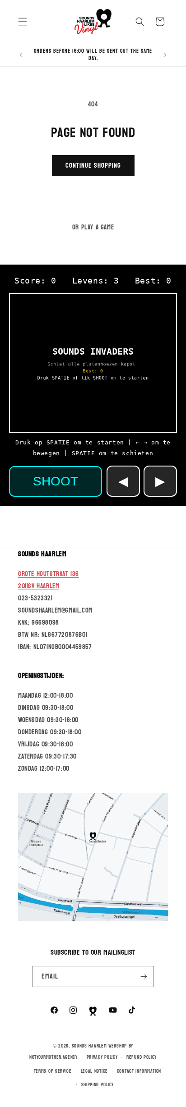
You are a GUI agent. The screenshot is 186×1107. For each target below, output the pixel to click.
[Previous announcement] (21, 55)
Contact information (139, 1071)
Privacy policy (102, 1057)
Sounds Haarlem (89, 1046)
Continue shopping (93, 166)
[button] (23, 22)
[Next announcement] (165, 55)
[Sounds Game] (93, 1011)
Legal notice (94, 1071)
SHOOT (55, 481)
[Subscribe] (143, 976)
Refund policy (141, 1057)
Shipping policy (97, 1084)
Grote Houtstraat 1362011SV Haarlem (48, 580)
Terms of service (53, 1071)
